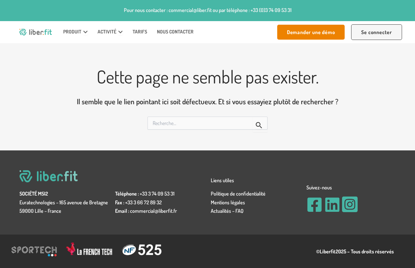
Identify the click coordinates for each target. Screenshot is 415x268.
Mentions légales (228, 202)
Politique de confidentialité (238, 193)
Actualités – (223, 211)
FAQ (239, 211)
